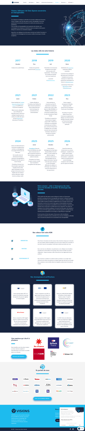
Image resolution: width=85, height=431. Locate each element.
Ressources (63, 2)
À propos (57, 2)
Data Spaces (31, 2)
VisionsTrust (37, 69)
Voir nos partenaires (18, 356)
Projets (37, 2)
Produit (24, 2)
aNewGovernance (69, 82)
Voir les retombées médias (42, 398)
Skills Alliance (65, 86)
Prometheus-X (32, 148)
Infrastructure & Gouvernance (47, 2)
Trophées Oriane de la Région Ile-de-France (18, 104)
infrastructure (19, 118)
